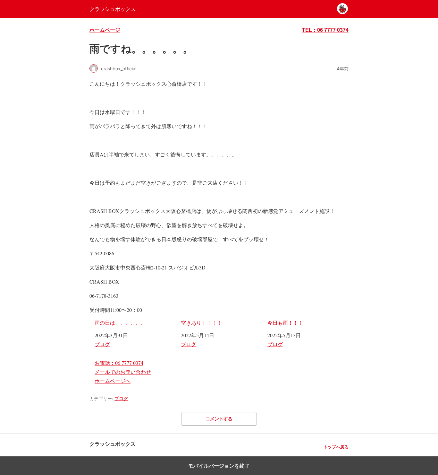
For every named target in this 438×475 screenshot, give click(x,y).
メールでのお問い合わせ (123, 371)
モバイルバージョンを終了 (219, 465)
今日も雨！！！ (285, 323)
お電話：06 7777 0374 (119, 362)
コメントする (219, 418)
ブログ (102, 344)
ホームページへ (113, 380)
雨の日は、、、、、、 (120, 323)
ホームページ (104, 30)
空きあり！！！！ (201, 323)
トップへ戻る (336, 446)
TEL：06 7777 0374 (325, 30)
